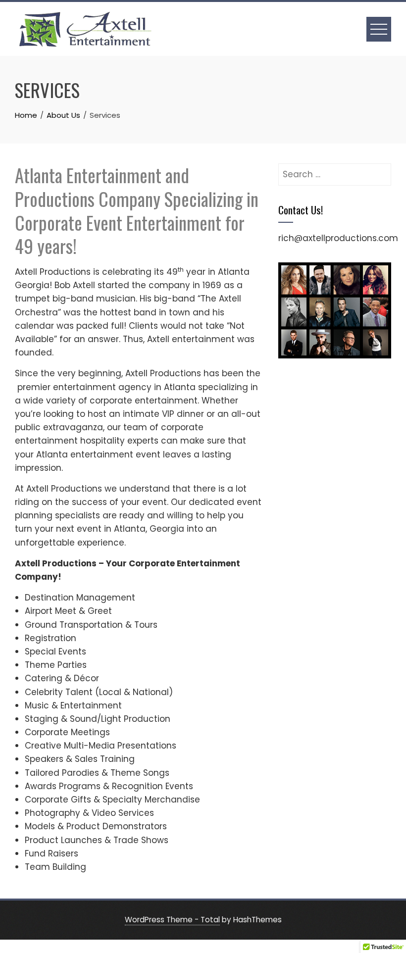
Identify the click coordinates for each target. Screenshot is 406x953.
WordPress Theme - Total (172, 919)
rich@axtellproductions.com (338, 238)
